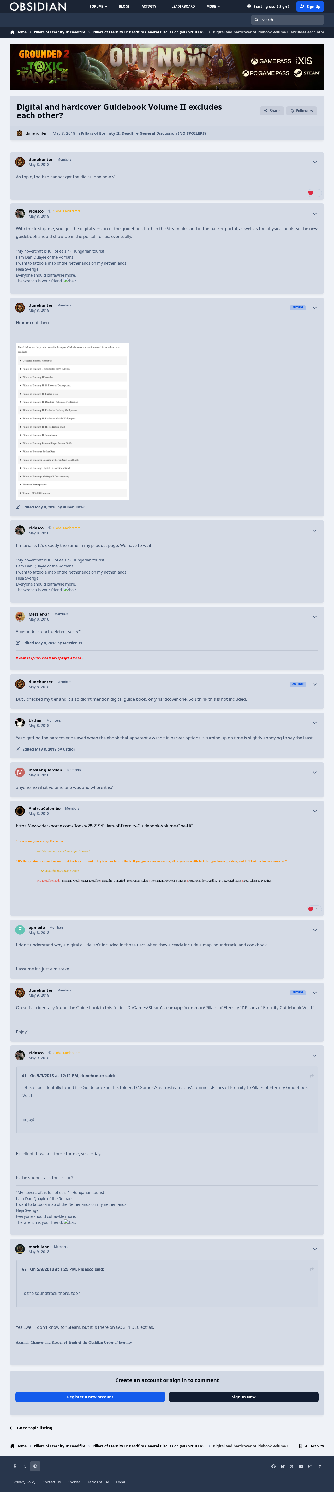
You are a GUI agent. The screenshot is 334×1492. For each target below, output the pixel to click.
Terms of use (98, 1482)
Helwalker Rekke (137, 880)
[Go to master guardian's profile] (20, 772)
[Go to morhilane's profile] (20, 1249)
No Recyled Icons (230, 880)
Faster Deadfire (90, 880)
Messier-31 (39, 614)
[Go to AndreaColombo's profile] (20, 811)
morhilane (39, 1246)
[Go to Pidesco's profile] (20, 214)
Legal (120, 1482)
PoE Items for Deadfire (202, 880)
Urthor (35, 720)
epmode (37, 927)
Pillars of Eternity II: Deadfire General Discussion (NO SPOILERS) (143, 133)
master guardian (45, 770)
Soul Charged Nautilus (257, 880)
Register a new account (90, 1396)
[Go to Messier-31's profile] (20, 617)
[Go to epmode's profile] (20, 930)
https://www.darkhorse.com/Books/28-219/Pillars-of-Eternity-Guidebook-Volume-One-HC (104, 826)
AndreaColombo (45, 808)
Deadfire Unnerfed (113, 880)
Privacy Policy (24, 1482)
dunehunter (36, 133)
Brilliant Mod (70, 880)
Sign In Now (244, 1396)
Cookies (74, 1482)
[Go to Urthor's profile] (20, 723)
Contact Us (52, 1482)
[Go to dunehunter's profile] (20, 133)
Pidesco (36, 211)
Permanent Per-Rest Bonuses (169, 880)
